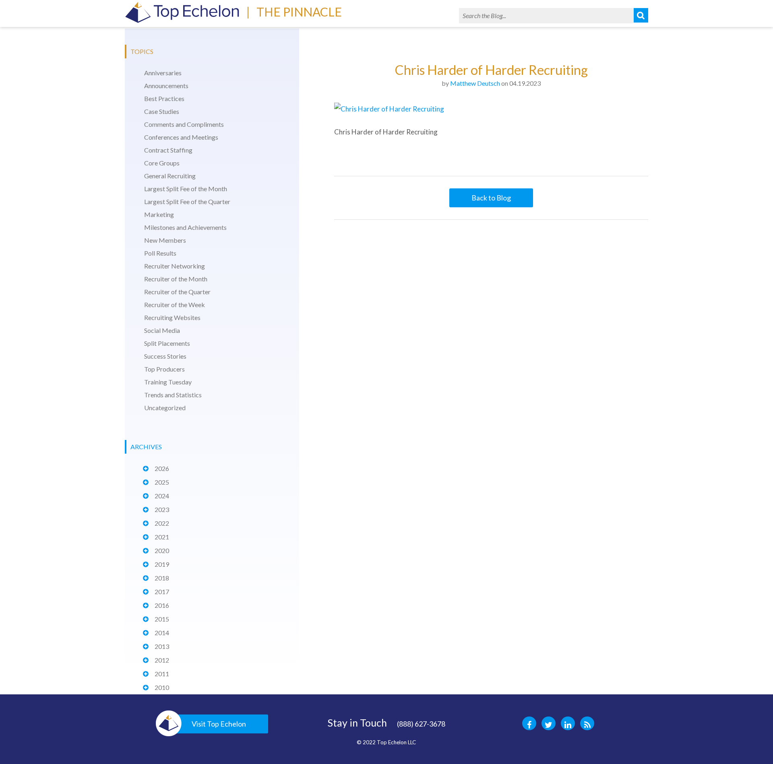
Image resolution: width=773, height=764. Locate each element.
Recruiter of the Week (174, 304)
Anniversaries (163, 72)
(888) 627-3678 (421, 723)
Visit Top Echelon (219, 723)
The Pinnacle (299, 11)
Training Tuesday (168, 382)
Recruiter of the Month (175, 279)
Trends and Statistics (173, 395)
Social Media (162, 330)
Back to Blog (491, 197)
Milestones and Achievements (185, 227)
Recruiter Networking (174, 266)
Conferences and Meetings (181, 137)
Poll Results (160, 253)
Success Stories (165, 356)
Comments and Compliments (184, 124)
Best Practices (164, 98)
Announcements (166, 85)
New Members (165, 240)
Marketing (159, 214)
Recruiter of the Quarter (177, 291)
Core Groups (162, 163)
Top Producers (164, 369)
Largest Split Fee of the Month (185, 188)
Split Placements (167, 343)
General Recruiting (170, 176)
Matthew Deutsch (475, 83)
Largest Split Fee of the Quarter (187, 201)
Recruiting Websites (172, 317)
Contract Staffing (168, 150)
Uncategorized (165, 407)
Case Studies (161, 111)
